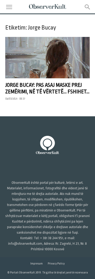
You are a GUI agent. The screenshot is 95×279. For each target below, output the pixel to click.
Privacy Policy (56, 263)
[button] (9, 7)
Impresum (36, 263)
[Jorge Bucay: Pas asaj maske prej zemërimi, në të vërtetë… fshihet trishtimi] (47, 57)
